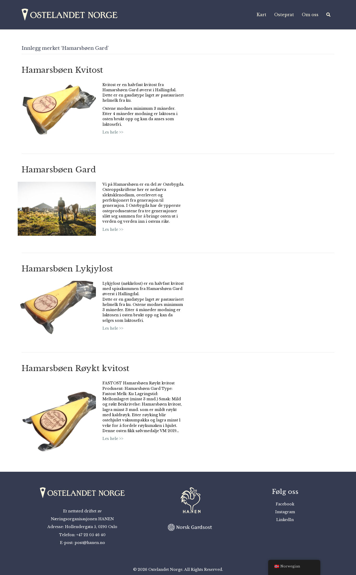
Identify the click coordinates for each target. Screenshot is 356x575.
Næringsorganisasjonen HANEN (82, 519)
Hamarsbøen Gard (59, 169)
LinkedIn (285, 519)
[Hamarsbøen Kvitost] (57, 109)
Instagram (285, 512)
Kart (261, 14)
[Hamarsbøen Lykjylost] (57, 307)
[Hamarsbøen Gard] (57, 208)
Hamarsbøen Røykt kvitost (75, 368)
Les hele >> (112, 132)
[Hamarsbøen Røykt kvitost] (57, 417)
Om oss (310, 14)
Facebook (285, 504)
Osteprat (284, 14)
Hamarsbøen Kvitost (62, 70)
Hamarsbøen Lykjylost (67, 269)
